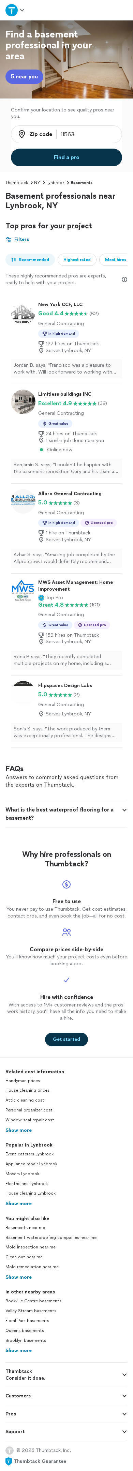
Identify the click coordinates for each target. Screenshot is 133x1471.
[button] (50, 597)
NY (37, 182)
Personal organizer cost (29, 1110)
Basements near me (25, 1227)
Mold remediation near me (32, 1266)
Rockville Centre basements (33, 1301)
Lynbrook (55, 182)
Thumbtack (16, 182)
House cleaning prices (27, 1090)
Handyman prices (22, 1080)
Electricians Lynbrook (26, 1183)
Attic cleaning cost (24, 1100)
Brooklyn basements (25, 1340)
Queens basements (24, 1330)
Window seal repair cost (29, 1120)
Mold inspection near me (30, 1247)
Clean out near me (24, 1257)
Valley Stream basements (30, 1310)
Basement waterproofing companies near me (51, 1237)
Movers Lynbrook (22, 1173)
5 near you (24, 76)
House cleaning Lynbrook (30, 1193)
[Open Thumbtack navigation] (15, 10)
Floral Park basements (27, 1320)
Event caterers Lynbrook (29, 1154)
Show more (18, 1130)
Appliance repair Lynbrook (31, 1164)
